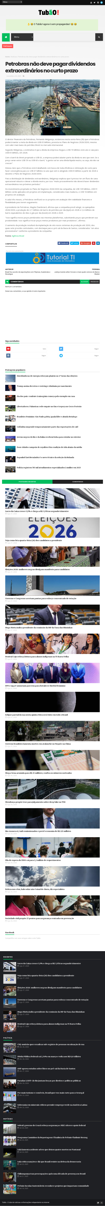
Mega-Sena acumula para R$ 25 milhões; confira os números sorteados (38, 773)
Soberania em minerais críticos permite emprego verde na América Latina (52, 1105)
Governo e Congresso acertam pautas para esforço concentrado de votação (40, 598)
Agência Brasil (18, 236)
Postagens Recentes (27, 482)
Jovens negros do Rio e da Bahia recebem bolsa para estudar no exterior (49, 437)
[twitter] (94, 2)
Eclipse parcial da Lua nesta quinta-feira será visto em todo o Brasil (36, 715)
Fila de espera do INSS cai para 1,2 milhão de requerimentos (33, 860)
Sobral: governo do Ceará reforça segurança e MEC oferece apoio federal (51, 1125)
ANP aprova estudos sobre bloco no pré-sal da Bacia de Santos (46, 1068)
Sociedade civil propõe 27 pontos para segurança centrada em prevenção (39, 918)
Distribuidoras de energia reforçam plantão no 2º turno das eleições (47, 376)
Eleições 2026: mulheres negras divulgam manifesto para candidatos (37, 569)
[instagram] (98, 2)
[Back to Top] (101, 1202)
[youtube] (91, 2)
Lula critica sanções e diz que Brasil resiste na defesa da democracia (49, 1162)
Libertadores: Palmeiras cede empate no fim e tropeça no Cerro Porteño (49, 406)
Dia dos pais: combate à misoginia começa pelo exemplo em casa (46, 396)
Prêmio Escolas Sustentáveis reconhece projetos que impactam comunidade (53, 1186)
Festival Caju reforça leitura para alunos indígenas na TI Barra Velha (37, 657)
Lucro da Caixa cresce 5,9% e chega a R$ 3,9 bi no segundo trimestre (37, 511)
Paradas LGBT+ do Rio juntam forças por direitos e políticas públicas (49, 1081)
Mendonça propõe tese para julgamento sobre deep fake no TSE (35, 802)
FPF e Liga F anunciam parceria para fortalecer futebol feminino (35, 686)
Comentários (77, 482)
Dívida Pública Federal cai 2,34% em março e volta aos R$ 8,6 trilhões (49, 1056)
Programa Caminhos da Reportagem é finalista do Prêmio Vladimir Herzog (52, 1137)
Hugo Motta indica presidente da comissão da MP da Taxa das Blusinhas (38, 627)
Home (7, 57)
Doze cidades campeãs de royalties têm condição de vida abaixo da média (49, 447)
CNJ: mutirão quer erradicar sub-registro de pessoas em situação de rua (50, 1044)
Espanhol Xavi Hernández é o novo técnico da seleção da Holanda (45, 457)
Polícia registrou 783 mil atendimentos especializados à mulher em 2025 (49, 468)
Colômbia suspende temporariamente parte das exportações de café (47, 427)
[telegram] (101, 2)
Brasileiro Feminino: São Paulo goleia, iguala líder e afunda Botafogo (47, 417)
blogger (84, 282)
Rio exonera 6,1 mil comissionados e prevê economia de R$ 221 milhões (38, 831)
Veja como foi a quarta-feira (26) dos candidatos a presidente (33, 540)
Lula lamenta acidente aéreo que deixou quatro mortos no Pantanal (48, 1149)
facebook (94, 282)
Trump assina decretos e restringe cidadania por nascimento (44, 386)
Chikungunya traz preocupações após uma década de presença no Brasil (51, 1174)
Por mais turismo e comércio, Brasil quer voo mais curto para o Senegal (50, 1093)
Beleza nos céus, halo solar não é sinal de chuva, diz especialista (34, 889)
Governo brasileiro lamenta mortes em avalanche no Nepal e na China (38, 744)
